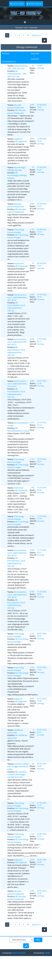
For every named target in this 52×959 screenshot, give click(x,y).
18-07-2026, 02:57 (42, 460)
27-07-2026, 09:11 (42, 340)
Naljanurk (18, 139)
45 (33, 65)
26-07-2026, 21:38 (42, 382)
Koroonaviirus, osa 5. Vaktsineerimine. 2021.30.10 (17, 297)
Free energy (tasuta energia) (15, 231)
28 (33, 763)
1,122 (32, 229)
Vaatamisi (35, 59)
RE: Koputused (21, 266)
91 (33, 263)
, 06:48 (39, 65)
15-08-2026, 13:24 (42, 139)
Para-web (18, 27)
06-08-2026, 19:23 (42, 230)
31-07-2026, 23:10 (42, 295)
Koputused (19, 263)
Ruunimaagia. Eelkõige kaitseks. (16, 168)
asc (13, 61)
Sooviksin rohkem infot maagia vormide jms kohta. (18, 766)
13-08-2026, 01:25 (42, 168)
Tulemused (33, 27)
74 (28, 35)
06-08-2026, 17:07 (42, 264)
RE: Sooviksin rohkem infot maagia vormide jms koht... (17, 774)
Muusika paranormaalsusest (15, 106)
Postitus (5, 53)
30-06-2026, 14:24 (42, 764)
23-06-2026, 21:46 (42, 892)
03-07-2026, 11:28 (42, 699)
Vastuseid (35, 53)
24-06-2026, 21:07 (42, 835)
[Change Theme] (26, 945)
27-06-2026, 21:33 (42, 804)
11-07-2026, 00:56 (42, 592)
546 (32, 487)
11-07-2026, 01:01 (42, 551)
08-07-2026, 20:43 (42, 634)
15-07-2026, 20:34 (42, 488)
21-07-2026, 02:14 (42, 423)
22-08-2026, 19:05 (42, 106)
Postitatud (6, 61)
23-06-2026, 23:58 (42, 860)
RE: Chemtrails (21, 490)
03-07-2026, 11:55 (42, 668)
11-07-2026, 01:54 (42, 517)
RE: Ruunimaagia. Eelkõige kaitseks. (17, 175)
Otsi (25, 27)
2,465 (32, 105)
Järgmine (36, 35)
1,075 (32, 422)
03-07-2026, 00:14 (42, 731)
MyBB (47, 953)
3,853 (32, 138)
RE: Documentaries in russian (18, 429)
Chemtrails (18, 487)
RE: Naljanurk (21, 141)
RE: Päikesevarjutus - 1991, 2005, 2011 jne (17, 74)
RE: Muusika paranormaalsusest (16, 111)
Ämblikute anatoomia (15, 731)
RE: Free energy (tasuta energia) (17, 236)
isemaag (40, 68)
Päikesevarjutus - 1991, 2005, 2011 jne (18, 67)
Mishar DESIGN (18, 953)
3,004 (32, 294)
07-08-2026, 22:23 (42, 204)
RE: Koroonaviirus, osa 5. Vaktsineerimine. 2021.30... (16, 306)
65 (33, 167)
